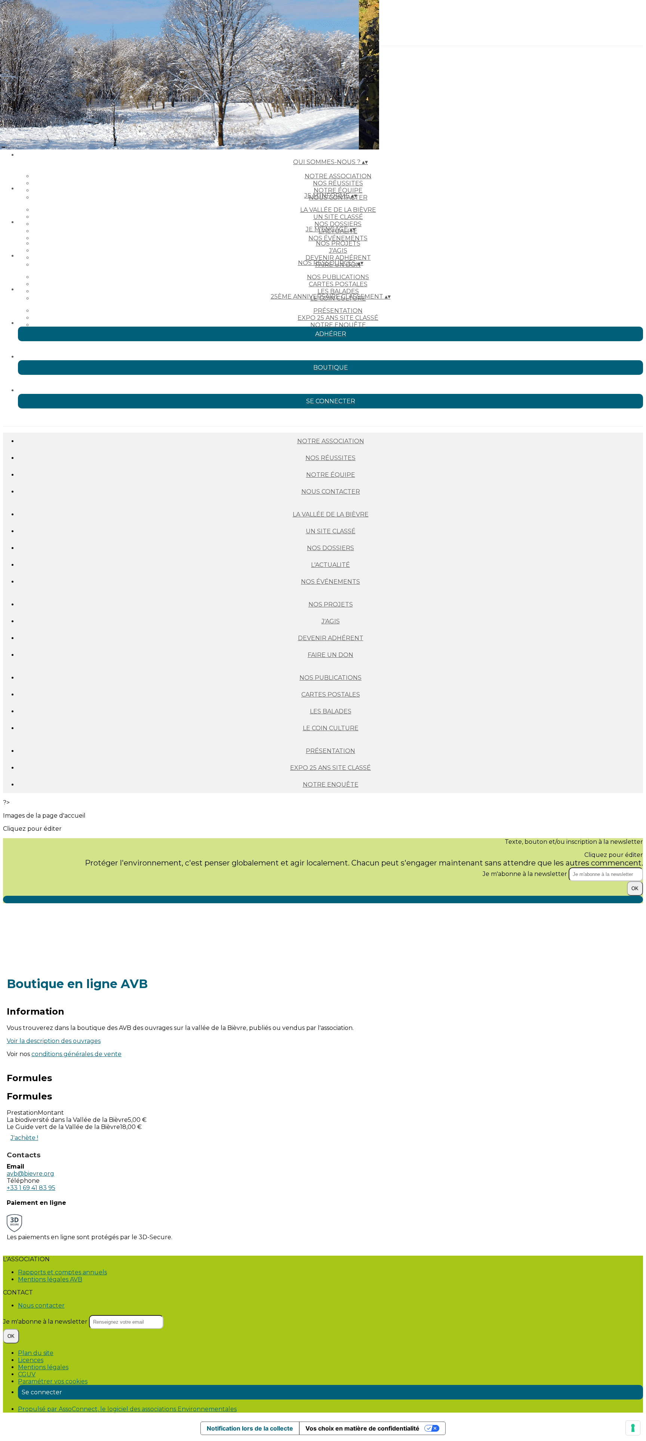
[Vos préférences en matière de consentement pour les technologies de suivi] (633, 1428)
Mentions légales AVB (50, 1279)
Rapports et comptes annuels (62, 1272)
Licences (30, 1360)
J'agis (338, 250)
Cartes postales (338, 284)
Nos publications (338, 277)
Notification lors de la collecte (250, 1428)
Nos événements (337, 238)
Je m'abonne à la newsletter (526, 873)
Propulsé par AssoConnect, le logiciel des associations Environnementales (127, 1409)
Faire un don (330, 654)
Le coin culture (331, 728)
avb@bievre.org (30, 1173)
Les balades (338, 291)
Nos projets (338, 243)
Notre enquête (338, 324)
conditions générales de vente (76, 1054)
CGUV (27, 1374)
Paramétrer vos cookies (52, 1381)
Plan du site (35, 1353)
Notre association (338, 176)
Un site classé (338, 216)
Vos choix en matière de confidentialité (362, 1428)
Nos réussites (338, 183)
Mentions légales (43, 1367)
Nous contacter (330, 491)
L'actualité (330, 564)
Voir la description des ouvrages (54, 1041)
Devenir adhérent (338, 257)
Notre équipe (338, 190)
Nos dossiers (338, 224)
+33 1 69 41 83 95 (31, 1187)
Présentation (338, 310)
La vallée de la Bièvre (338, 209)
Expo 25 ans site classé (338, 317)
